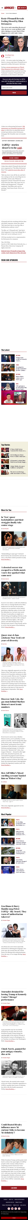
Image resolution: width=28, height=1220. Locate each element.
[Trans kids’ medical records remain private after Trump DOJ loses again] (8, 851)
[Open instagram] (19, 1208)
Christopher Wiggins (6, 920)
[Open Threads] (15, 1208)
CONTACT (6, 1199)
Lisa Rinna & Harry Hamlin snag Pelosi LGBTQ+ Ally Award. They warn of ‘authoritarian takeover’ (13, 911)
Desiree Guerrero (5, 579)
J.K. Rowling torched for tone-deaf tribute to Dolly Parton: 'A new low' (21, 825)
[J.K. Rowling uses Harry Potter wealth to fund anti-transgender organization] (5, 455)
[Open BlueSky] (12, 1208)
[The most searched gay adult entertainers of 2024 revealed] (5, 472)
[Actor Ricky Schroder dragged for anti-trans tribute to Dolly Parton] (8, 860)
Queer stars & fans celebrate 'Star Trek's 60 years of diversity (13, 638)
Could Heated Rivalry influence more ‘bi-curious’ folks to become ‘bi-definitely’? (13, 1128)
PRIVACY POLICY (18, 1202)
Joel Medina (4, 781)
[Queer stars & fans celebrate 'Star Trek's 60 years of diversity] (14, 654)
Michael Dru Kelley (5, 1136)
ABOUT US (11, 1199)
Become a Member (14, 158)
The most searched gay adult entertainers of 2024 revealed (17, 473)
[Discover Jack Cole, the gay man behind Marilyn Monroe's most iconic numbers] (14, 720)
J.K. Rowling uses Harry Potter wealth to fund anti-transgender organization (17, 456)
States (17, 867)
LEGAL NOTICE (23, 1205)
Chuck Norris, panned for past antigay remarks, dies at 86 (13, 1051)
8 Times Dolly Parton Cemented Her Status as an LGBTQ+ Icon (18, 450)
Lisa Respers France (10, 55)
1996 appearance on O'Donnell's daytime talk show (13, 128)
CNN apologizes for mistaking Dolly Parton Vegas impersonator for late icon (21, 389)
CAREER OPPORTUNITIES (19, 1199)
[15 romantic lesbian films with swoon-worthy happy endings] (5, 461)
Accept (14, 1217)
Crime (17, 365)
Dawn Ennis (4, 644)
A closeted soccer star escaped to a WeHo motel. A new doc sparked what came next (13, 571)
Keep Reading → (6, 559)
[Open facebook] (9, 1208)
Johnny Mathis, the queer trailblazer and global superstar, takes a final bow (18, 467)
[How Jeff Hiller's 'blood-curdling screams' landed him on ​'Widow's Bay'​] (14, 792)
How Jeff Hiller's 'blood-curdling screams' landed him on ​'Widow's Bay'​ (13, 775)
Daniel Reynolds (5, 528)
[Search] (15, 8)
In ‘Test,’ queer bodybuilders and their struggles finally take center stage (12, 521)
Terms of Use (6, 1213)
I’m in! (14, 93)
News (17, 384)
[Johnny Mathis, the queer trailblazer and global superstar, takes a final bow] (5, 467)
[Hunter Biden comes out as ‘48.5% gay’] (8, 377)
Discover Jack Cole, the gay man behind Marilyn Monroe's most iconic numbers (13, 702)
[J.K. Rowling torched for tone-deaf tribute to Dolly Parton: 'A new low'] (8, 822)
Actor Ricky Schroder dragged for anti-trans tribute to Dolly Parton (21, 863)
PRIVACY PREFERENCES (7, 1205)
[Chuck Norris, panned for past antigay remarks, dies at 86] (14, 1067)
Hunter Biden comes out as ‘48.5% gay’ (20, 378)
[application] (14, 397)
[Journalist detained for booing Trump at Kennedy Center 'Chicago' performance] (14, 1013)
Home (2, 13)
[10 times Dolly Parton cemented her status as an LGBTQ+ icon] (5, 450)
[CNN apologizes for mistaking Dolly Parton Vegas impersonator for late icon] (8, 386)
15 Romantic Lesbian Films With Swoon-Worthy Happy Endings (18, 462)
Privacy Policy (24, 1211)
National (18, 355)
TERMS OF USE (16, 1205)
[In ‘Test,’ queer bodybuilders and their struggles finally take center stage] (14, 538)
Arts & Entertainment (11, 13)
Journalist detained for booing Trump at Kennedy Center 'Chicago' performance (14, 995)
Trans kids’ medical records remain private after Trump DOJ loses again (21, 853)
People (18, 820)
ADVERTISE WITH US (10, 1202)
